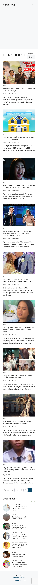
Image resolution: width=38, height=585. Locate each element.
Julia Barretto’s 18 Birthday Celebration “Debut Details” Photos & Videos (17, 423)
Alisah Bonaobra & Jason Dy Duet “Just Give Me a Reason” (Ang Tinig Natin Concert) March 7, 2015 (17, 233)
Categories (30, 54)
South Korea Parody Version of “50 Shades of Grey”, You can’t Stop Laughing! (19, 186)
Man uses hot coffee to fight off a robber (19, 555)
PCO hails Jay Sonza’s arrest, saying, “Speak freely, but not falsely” (19, 527)
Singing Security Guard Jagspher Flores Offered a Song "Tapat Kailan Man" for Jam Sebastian (19, 470)
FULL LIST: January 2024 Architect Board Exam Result (19, 508)
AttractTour (9, 4)
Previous (6, 490)
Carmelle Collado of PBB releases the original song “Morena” (19, 545)
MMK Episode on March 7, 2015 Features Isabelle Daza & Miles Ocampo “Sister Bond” (18, 330)
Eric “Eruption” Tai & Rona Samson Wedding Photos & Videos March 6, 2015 (18, 280)
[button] (27, 4)
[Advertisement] (19, 29)
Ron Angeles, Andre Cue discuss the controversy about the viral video (19, 536)
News (4, 85)
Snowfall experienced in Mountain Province (19, 517)
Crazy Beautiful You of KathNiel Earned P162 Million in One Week (17, 377)
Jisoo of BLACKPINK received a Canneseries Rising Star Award (19, 564)
